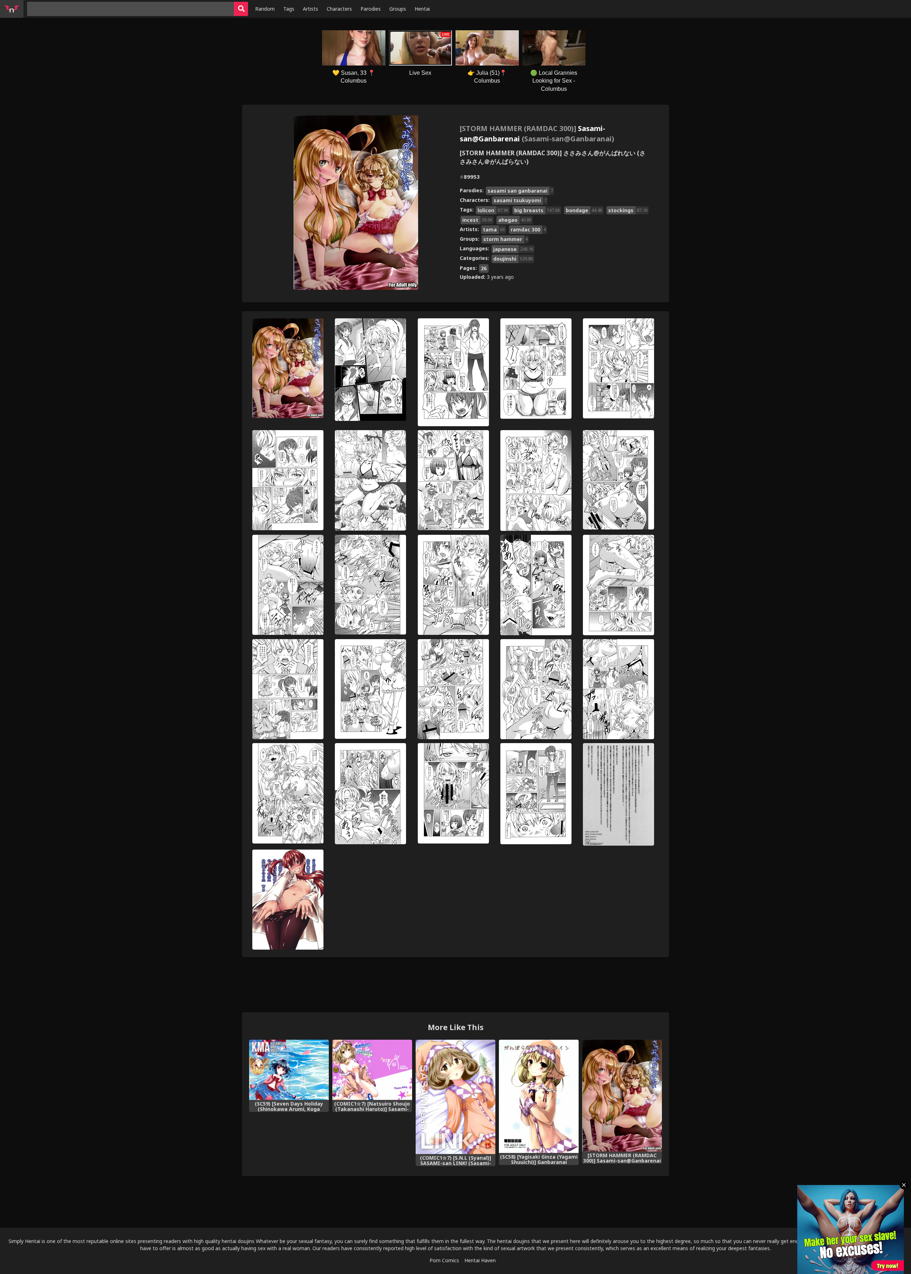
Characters (339, 8)
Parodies (370, 8)
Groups (397, 8)
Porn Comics (444, 1260)
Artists (310, 8)
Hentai (422, 8)
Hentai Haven (480, 1260)
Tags (288, 8)
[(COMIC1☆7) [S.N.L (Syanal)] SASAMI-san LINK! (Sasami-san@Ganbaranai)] (455, 1097)
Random (265, 8)
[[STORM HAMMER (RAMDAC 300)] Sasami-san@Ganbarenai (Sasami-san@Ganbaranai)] (622, 1096)
